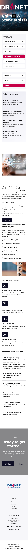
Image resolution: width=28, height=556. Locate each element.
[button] (14, 359)
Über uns (13, 506)
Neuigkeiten (14, 508)
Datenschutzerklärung (14, 546)
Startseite (13, 501)
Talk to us (7, 220)
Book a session (8, 463)
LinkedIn (14, 531)
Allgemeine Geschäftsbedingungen (14, 548)
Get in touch (21, 463)
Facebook (14, 532)
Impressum (14, 550)
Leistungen (13, 504)
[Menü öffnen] (14, 16)
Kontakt (13, 511)
